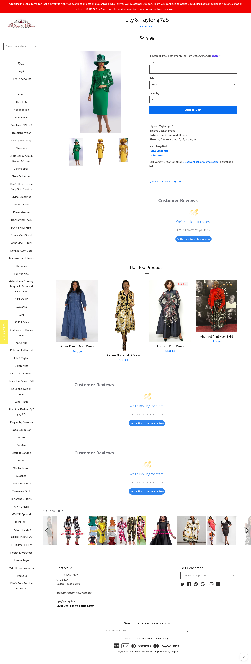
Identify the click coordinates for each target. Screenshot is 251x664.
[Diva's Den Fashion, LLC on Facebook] (189, 585)
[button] (47, 530)
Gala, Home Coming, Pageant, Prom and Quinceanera (21, 286)
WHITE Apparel (21, 514)
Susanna (21, 475)
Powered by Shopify (168, 652)
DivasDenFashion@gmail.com (200, 161)
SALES (21, 437)
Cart (22, 63)
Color (152, 78)
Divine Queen (21, 212)
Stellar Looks (21, 468)
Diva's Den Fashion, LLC (145, 652)
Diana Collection (21, 176)
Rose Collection (21, 429)
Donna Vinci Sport (21, 235)
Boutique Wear (21, 132)
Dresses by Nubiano (21, 258)
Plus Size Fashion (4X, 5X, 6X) (21, 412)
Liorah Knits (21, 365)
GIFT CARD (21, 299)
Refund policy (161, 638)
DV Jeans (21, 266)
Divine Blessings (21, 196)
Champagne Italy (21, 140)
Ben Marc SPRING (21, 125)
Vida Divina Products (21, 568)
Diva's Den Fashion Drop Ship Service (21, 187)
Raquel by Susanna (21, 422)
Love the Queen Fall (21, 381)
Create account (21, 79)
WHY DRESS (21, 506)
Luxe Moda (21, 401)
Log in (21, 71)
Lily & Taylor (21, 358)
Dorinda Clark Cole (21, 250)
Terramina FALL (21, 491)
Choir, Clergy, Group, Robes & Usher (21, 158)
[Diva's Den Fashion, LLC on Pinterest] (196, 585)
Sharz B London (21, 452)
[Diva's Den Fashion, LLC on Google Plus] (203, 585)
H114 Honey (157, 155)
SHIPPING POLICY (21, 537)
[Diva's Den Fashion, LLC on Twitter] (182, 585)
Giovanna (21, 307)
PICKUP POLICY (21, 529)
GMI (21, 314)
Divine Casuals (21, 204)
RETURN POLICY (21, 545)
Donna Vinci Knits (21, 227)
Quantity (154, 93)
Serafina (21, 445)
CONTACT (21, 522)
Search (128, 638)
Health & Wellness (21, 552)
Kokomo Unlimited (21, 350)
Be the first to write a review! (193, 239)
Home (21, 94)
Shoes (21, 460)
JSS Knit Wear (21, 322)
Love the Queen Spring (21, 391)
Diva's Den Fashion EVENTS (21, 586)
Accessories (21, 109)
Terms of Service (143, 638)
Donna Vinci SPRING (21, 243)
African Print (21, 117)
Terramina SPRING (21, 499)
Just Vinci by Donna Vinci (21, 333)
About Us (21, 102)
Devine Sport (21, 168)
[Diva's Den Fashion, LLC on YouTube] (218, 585)
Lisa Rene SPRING (21, 373)
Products (21, 575)
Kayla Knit (21, 342)
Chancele (21, 148)
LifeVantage (21, 560)
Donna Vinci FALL (21, 220)
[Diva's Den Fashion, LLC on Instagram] (212, 585)
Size (151, 63)
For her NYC (21, 273)
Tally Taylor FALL (21, 483)
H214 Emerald (158, 150)
